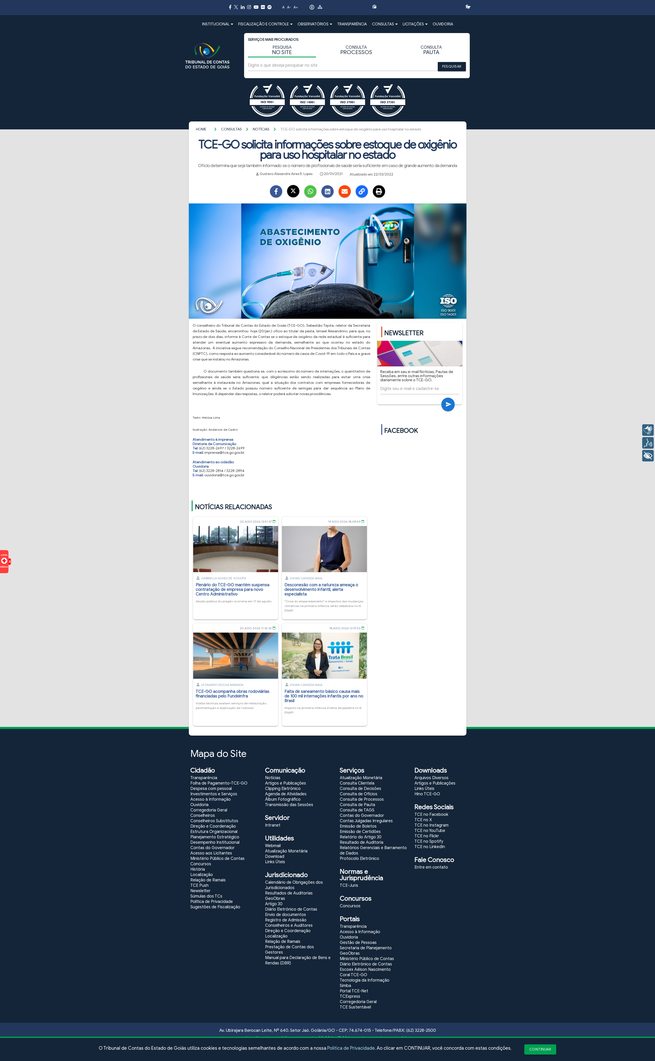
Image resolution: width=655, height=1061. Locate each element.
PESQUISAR (452, 66)
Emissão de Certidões (360, 831)
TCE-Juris (349, 885)
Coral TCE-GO (353, 974)
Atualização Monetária (286, 851)
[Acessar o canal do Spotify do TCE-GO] (269, 7)
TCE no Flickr (426, 836)
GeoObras (275, 898)
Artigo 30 (273, 904)
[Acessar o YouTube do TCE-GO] (256, 7)
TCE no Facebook (431, 814)
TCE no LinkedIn (429, 846)
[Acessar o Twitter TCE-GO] (236, 8)
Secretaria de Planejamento (366, 948)
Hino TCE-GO (427, 794)
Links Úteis (275, 861)
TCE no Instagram (431, 825)
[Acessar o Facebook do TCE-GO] (230, 7)
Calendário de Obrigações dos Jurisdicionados (294, 885)
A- (289, 7)
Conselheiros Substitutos (214, 820)
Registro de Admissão (286, 920)
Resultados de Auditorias (289, 893)
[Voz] (648, 443)
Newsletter (200, 890)
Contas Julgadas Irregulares (366, 820)
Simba (345, 985)
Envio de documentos (285, 914)
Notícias (261, 129)
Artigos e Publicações (285, 783)
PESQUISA (282, 50)
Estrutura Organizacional (213, 831)
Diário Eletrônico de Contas (291, 909)
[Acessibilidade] (312, 8)
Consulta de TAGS (357, 810)
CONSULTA (356, 50)
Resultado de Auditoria (361, 842)
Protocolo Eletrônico (359, 858)
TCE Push (199, 885)
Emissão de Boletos (358, 826)
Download (274, 856)
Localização (201, 874)
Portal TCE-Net (354, 991)
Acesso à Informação (210, 799)
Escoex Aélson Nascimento (365, 969)
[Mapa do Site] (320, 8)
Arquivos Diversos (431, 777)
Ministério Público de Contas (217, 858)
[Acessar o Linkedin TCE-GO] (243, 7)
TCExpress (350, 996)
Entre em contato (431, 867)
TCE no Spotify (428, 841)
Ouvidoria (199, 804)
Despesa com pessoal (211, 788)
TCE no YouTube (429, 830)
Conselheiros (202, 815)
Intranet (272, 825)
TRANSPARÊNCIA (352, 24)
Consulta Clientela (357, 783)
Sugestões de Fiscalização (215, 907)
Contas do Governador (212, 847)
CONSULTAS (231, 129)
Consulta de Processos (362, 799)
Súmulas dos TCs (206, 896)
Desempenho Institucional (214, 842)
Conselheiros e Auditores (289, 925)
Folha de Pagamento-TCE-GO (218, 783)
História (197, 869)
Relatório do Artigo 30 (360, 837)
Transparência (203, 777)
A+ (295, 7)
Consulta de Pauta (357, 804)
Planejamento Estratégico (214, 837)
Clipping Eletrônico (283, 788)
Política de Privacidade (351, 1048)
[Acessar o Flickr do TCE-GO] (263, 7)
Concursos (200, 864)
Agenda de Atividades (286, 794)
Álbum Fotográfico (283, 799)
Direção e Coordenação (213, 826)
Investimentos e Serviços (213, 794)
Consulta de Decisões (360, 788)
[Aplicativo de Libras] (469, 6)
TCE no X (423, 819)
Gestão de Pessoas (358, 942)
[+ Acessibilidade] (648, 455)
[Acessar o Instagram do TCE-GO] (249, 7)
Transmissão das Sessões (289, 804)
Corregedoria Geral (208, 810)
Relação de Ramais (208, 880)
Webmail (273, 845)
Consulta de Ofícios (358, 794)
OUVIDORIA (443, 24)
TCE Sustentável (355, 1007)
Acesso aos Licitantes (211, 853)
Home (201, 129)
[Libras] (648, 430)
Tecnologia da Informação (364, 980)
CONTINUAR (540, 1049)
